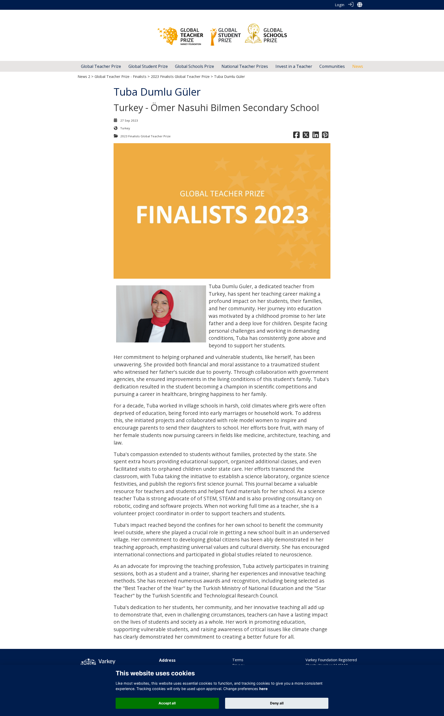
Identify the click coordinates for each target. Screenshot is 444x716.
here (263, 689)
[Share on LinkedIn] (315, 136)
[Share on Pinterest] (325, 136)
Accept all (167, 703)
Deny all (277, 703)
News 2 (84, 76)
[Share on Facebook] (296, 136)
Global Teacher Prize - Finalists (120, 76)
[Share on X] (306, 136)
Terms (237, 659)
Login (339, 4)
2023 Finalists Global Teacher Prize (180, 76)
